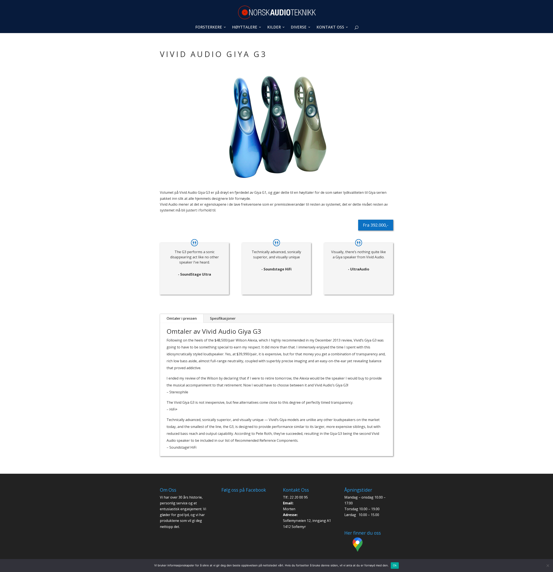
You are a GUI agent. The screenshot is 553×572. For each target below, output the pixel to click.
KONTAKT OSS (330, 27)
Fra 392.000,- (375, 225)
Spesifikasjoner (223, 318)
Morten (289, 509)
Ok (395, 565)
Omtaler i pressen (182, 318)
